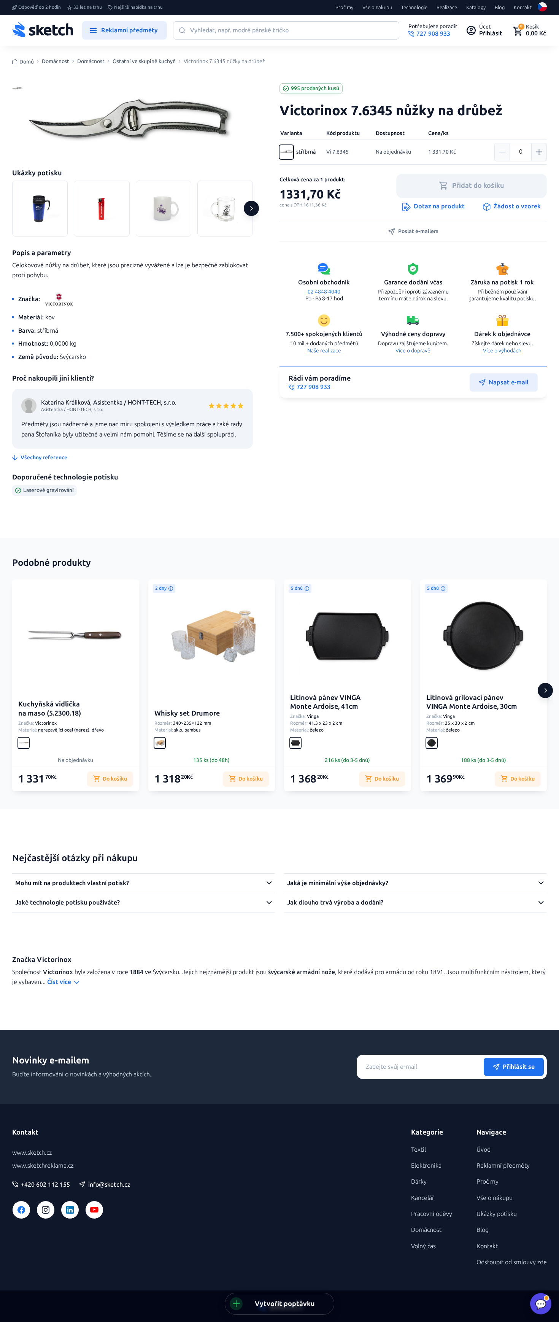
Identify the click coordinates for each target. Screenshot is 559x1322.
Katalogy (476, 7)
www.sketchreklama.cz (42, 1165)
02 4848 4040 (324, 292)
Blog (500, 7)
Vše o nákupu (377, 7)
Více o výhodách (502, 351)
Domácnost (55, 62)
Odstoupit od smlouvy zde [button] (511, 1262)
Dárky (419, 1181)
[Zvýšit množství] (538, 152)
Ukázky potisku (496, 1213)
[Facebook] (21, 1210)
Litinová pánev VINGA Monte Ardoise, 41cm (325, 702)
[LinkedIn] (70, 1210)
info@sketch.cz (109, 1184)
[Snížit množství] (502, 152)
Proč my (344, 7)
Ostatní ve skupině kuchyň (144, 62)
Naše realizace (324, 351)
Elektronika (426, 1165)
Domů (26, 62)
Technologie (414, 7)
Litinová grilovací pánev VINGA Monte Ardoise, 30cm (471, 702)
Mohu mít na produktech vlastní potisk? (72, 883)
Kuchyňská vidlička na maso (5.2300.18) (49, 708)
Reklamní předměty (503, 1165)
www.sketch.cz (32, 1152)
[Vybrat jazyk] (542, 7)
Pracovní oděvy (431, 1213)
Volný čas (423, 1246)
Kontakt (523, 7)
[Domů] (42, 30)
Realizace (447, 7)
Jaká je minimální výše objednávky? (337, 883)
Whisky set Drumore (187, 713)
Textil (418, 1149)
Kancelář (422, 1197)
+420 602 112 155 (45, 1184)
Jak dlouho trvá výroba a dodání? (335, 902)
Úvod (483, 1149)
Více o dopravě (412, 351)
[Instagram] (46, 1210)
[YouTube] (94, 1210)
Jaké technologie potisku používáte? (67, 902)
